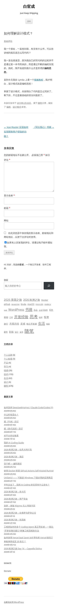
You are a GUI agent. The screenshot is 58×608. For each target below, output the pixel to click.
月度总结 (14, 323)
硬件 (6, 332)
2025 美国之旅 (13, 300)
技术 (41, 317)
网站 (6, 220)
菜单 (29, 21)
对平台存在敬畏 (11, 435)
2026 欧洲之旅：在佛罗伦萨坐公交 (20, 512)
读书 (21, 332)
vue (5, 310)
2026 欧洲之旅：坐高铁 (15, 519)
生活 (41, 323)
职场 (11, 331)
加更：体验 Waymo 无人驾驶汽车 (19, 505)
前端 (6, 317)
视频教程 (38, 79)
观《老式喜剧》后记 (13, 428)
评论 (7, 159)
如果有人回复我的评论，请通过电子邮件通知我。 (28, 244)
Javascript (15, 304)
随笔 (40, 103)
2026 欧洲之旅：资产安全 (16, 498)
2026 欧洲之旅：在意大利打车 (18, 449)
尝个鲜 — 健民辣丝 (13, 463)
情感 (6, 370)
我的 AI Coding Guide (14, 442)
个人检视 (8, 358)
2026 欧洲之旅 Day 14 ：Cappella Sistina (23, 548)
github (7, 304)
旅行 (6, 323)
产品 (6, 362)
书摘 (28, 309)
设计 (16, 332)
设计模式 (17, 106)
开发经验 (21, 316)
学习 (6, 366)
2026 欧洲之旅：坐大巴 (15, 491)
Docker (44, 300)
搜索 (6, 280)
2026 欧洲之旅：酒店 (14, 456)
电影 (48, 324)
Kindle (23, 304)
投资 (46, 317)
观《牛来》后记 (11, 421)
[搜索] (49, 285)
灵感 (22, 323)
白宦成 (29, 6)
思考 (34, 316)
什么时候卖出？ (11, 414)
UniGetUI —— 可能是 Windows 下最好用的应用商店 (28, 477)
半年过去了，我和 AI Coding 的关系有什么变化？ (27, 484)
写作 (51, 310)
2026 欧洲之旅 (31, 300)
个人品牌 (8, 354)
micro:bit (39, 304)
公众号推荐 (43, 310)
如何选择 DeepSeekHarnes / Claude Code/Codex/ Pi (28, 407)
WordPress (16, 309)
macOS (31, 304)
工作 (11, 317)
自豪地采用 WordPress (14, 602)
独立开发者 (31, 323)
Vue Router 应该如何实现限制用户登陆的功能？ (16, 132)
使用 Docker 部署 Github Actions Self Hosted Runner (29, 470)
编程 (8, 106)
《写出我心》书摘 (43, 127)
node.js (47, 304)
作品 (36, 310)
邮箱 (7, 208)
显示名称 (9, 195)
